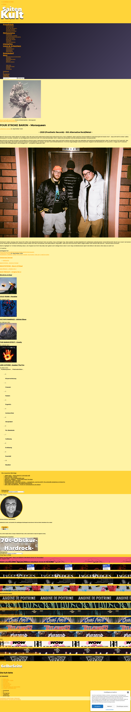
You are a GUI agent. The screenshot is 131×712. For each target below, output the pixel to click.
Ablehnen (109, 706)
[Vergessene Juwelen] (19, 550)
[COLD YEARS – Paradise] (8, 293)
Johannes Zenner (5, 129)
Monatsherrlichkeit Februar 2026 (12, 629)
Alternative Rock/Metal (7, 252)
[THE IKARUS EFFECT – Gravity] (8, 339)
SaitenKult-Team (10, 66)
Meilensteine (9, 33)
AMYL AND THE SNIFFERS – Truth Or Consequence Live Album (23, 484)
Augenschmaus (10, 48)
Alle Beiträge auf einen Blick (13, 56)
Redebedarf (8, 53)
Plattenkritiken (5, 121)
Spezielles (8, 40)
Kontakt (8, 67)
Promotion (9, 69)
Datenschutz (7, 684)
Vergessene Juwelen (11, 35)
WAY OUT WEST (6, 646)
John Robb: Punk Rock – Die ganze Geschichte (18, 483)
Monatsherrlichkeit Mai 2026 (10, 607)
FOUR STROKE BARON (21, 252)
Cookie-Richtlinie (109, 709)
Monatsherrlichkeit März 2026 (11, 622)
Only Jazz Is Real (10, 38)
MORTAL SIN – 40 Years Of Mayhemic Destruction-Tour (20, 653)
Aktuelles (8, 58)
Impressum (6, 685)
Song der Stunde (10, 29)
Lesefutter (9, 47)
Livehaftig (8, 44)
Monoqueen (30, 252)
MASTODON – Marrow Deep (13, 480)
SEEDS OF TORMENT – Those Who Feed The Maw (19, 479)
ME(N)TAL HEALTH (10, 61)
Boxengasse (9, 50)
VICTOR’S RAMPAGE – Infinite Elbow (13, 319)
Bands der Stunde (10, 39)
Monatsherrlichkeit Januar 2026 (12, 636)
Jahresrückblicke (10, 42)
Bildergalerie (9, 51)
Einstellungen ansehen (122, 706)
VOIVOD (3, 660)
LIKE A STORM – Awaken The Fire (12, 365)
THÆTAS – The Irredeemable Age (14, 478)
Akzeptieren (97, 706)
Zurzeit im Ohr (10, 27)
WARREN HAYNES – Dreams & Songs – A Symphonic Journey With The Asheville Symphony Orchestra (35, 482)
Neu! (5, 55)
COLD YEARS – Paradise (8, 296)
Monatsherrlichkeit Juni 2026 (11, 600)
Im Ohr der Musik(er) (11, 28)
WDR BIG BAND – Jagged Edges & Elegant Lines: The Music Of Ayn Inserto (26, 576)
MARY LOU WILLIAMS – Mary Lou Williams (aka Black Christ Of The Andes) (27, 562)
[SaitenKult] (12, 19)
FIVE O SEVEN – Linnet (11, 477)
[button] (128, 692)
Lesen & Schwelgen (12, 46)
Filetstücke (9, 34)
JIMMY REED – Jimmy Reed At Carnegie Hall (17, 475)
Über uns (8, 65)
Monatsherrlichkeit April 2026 (11, 614)
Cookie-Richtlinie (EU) (9, 688)
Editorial (8, 60)
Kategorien (5, 491)
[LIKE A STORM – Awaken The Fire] (8, 362)
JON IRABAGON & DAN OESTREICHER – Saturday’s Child (20, 590)
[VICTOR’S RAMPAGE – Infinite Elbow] (8, 316)
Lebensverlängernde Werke (13, 37)
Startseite (3, 120)
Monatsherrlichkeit (11, 31)
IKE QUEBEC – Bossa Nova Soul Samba (14, 583)
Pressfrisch (8, 24)
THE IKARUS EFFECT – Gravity (11, 342)
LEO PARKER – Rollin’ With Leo (11, 569)
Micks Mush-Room (10, 59)
